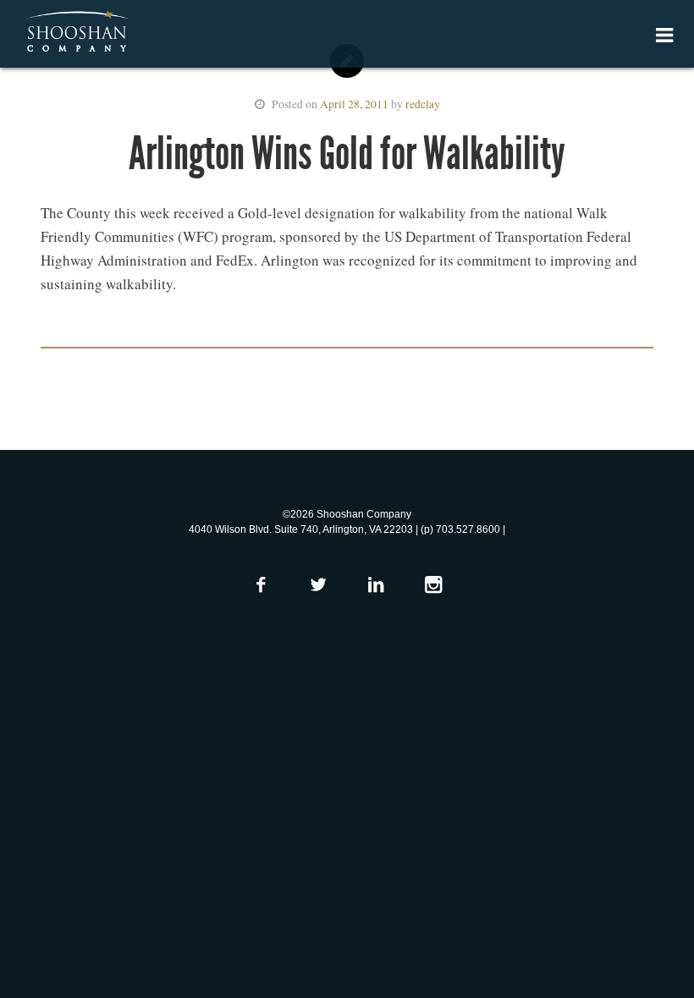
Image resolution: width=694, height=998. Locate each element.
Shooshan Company (76, 32)
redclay (422, 104)
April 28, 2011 (354, 104)
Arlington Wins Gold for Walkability (347, 153)
